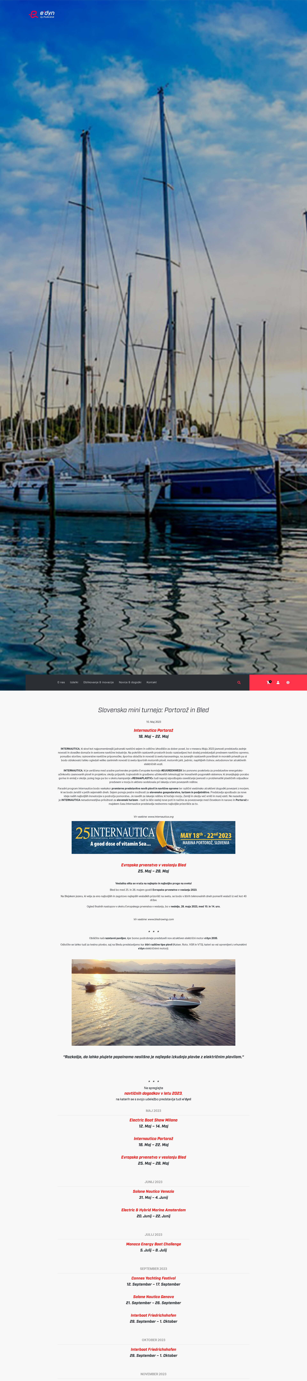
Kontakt (152, 682)
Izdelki (74, 682)
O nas (61, 682)
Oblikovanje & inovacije (98, 682)
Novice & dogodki (130, 682)
